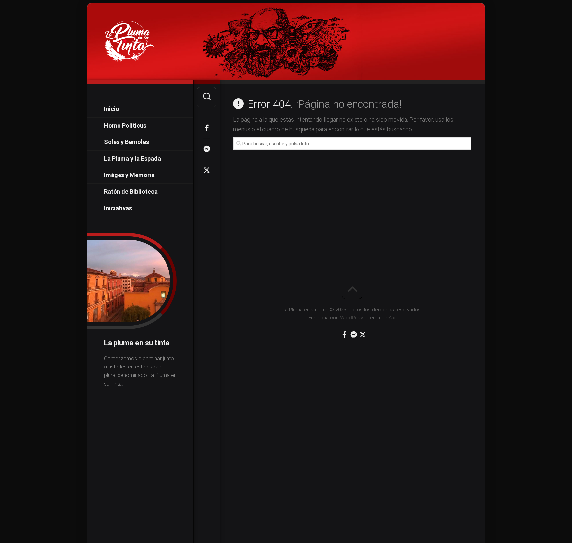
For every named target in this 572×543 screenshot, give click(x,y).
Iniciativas (118, 208)
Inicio (111, 108)
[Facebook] (206, 128)
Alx (392, 318)
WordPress (352, 318)
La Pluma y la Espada (132, 158)
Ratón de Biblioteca (131, 191)
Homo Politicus (125, 125)
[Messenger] (206, 149)
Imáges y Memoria (129, 175)
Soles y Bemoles (126, 141)
